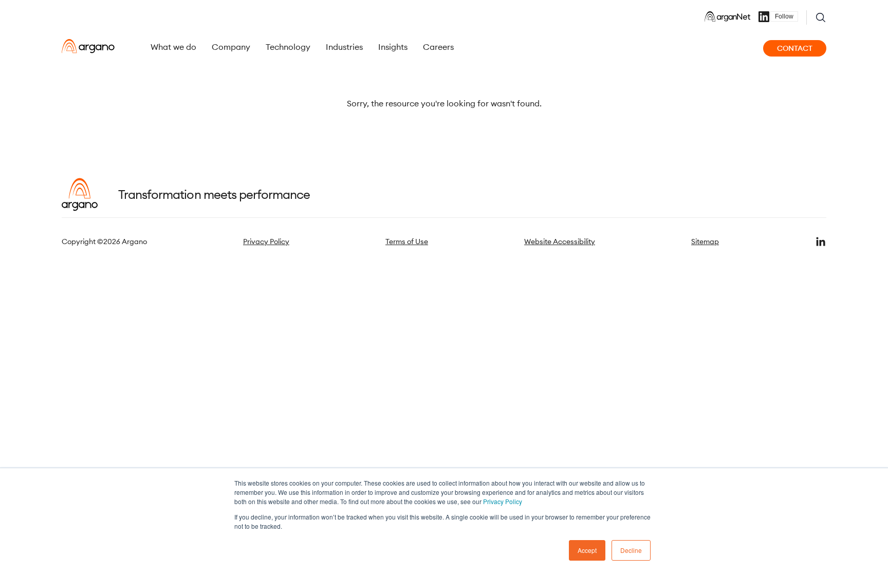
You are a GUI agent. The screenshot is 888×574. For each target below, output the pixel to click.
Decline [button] (631, 550)
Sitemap (705, 241)
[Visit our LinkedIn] (820, 241)
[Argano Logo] (88, 46)
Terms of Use (406, 241)
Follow (784, 16)
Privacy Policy (502, 501)
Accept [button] (587, 550)
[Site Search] (820, 17)
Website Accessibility (559, 241)
